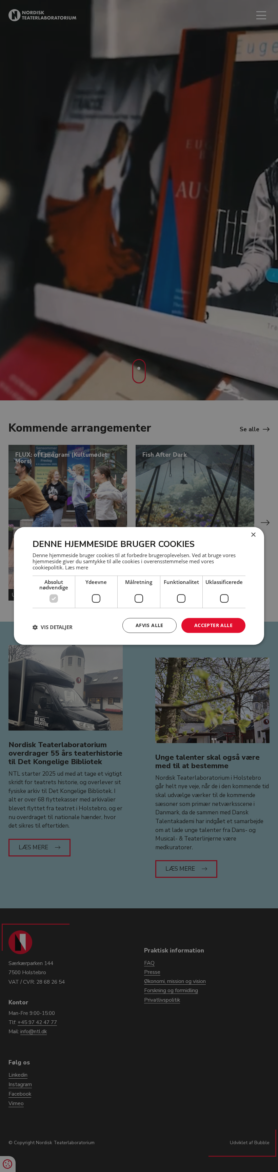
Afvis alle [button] (149, 625)
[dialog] (139, 586)
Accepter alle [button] (213, 625)
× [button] (253, 534)
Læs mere (76, 567)
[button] (53, 627)
